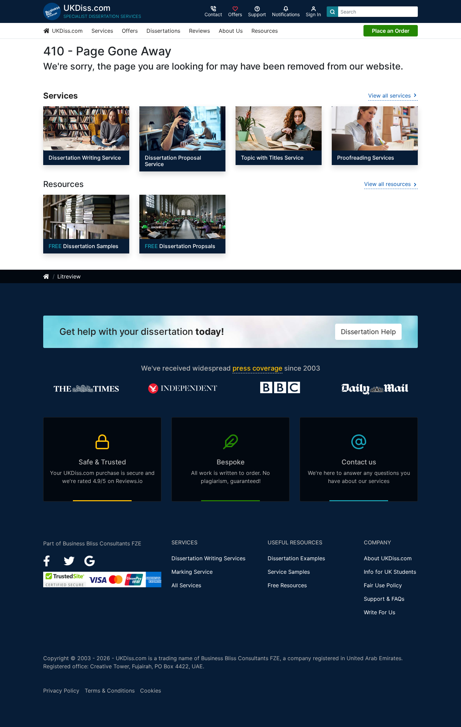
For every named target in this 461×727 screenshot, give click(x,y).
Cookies (150, 690)
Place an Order (390, 30)
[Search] (332, 11)
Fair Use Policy (383, 585)
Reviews (199, 30)
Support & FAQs (384, 598)
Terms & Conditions (110, 690)
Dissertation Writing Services (208, 558)
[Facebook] (49, 560)
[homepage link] (46, 276)
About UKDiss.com (388, 558)
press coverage (257, 368)
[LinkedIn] (70, 560)
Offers (130, 30)
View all (389, 95)
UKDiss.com (66, 30)
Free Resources (287, 585)
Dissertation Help (368, 332)
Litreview (69, 276)
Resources (264, 30)
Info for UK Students (390, 571)
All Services (186, 585)
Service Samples (289, 571)
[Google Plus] (89, 560)
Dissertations (163, 30)
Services (102, 30)
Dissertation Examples (296, 558)
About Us (231, 30)
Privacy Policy (61, 690)
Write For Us (379, 612)
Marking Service (192, 571)
